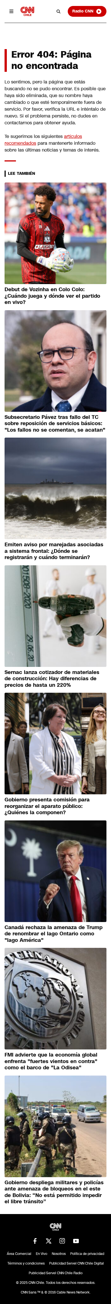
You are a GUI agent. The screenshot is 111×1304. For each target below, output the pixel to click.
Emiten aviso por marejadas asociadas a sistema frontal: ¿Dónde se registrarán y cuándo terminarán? (54, 551)
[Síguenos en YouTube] (76, 1241)
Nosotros (59, 1253)
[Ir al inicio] (27, 11)
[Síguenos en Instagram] (62, 1241)
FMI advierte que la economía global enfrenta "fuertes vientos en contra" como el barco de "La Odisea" (51, 1061)
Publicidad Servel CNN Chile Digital (76, 1263)
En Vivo (41, 1253)
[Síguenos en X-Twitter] (48, 1241)
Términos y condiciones (26, 1263)
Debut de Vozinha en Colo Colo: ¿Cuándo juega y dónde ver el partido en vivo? (52, 296)
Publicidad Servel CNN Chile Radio (56, 1273)
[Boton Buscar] (58, 11)
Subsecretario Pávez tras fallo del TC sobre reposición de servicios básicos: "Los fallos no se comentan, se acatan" (55, 423)
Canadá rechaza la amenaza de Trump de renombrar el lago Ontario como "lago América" (53, 934)
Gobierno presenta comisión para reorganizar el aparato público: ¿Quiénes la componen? (47, 806)
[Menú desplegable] (11, 11)
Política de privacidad (87, 1253)
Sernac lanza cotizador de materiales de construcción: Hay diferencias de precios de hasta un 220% (52, 679)
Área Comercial (19, 1253)
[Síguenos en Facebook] (35, 1241)
